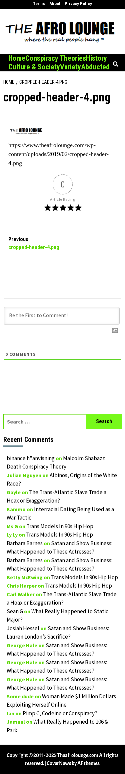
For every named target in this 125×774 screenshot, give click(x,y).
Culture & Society (34, 67)
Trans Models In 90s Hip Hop (59, 526)
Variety (70, 67)
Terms (39, 3)
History (96, 58)
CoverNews (59, 763)
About (54, 3)
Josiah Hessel (23, 628)
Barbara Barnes (25, 543)
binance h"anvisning (31, 458)
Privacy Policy (78, 3)
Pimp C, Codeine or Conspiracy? (60, 713)
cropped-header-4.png (33, 243)
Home (16, 58)
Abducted (95, 67)
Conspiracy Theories (55, 58)
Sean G (15, 611)
